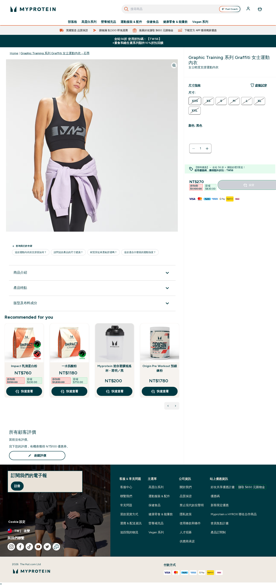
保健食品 (153, 21)
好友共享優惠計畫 (238, 487)
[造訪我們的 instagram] (11, 546)
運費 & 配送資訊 (131, 523)
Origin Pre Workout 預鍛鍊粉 (160, 368)
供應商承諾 (187, 541)
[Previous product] (168, 406)
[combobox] (181, 9)
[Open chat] (56, 546)
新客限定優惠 (220, 505)
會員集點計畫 (220, 523)
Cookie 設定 (16, 521)
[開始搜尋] (126, 9)
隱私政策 (186, 514)
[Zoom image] (174, 65)
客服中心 (126, 487)
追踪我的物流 (129, 532)
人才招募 (186, 532)
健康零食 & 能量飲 (175, 21)
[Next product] (175, 406)
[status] (200, 148)
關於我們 (186, 487)
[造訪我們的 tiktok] (29, 546)
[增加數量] (207, 148)
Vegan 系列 (200, 21)
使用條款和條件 (190, 523)
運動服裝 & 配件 (131, 21)
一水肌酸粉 (69, 366)
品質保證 (186, 496)
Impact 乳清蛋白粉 (24, 366)
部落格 (72, 21)
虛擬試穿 (261, 85)
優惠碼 (215, 496)
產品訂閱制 (218, 532)
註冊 (17, 486)
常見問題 (126, 505)
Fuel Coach (231, 9)
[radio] (195, 101)
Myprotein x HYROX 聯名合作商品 (234, 514)
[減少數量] (193, 148)
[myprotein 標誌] (33, 9)
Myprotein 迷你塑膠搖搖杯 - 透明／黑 (114, 368)
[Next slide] (178, 368)
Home (14, 53)
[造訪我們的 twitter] (47, 546)
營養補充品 (108, 21)
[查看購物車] (259, 9)
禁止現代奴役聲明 (192, 505)
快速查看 (27, 391)
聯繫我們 (126, 496)
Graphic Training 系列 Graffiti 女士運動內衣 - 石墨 (55, 53)
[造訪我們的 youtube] (38, 546)
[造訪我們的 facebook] (20, 546)
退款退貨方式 (129, 514)
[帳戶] (248, 9)
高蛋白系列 (89, 21)
